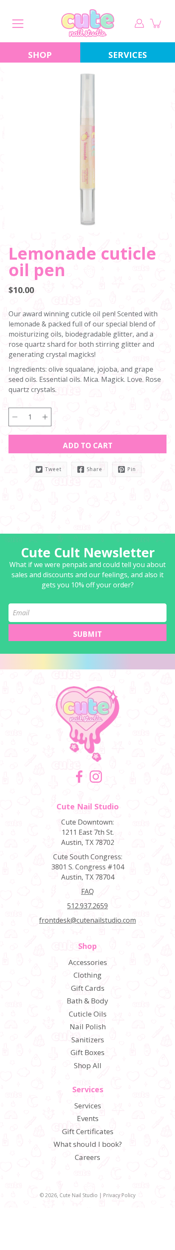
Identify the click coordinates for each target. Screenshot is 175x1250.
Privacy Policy (119, 1195)
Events (88, 1118)
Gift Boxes (87, 1052)
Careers (87, 1157)
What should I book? (88, 1144)
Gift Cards (87, 988)
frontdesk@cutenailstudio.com (87, 920)
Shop (40, 54)
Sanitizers (87, 1039)
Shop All (88, 1065)
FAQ (87, 891)
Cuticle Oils (88, 1014)
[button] (23, 279)
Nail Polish (88, 1026)
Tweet (53, 469)
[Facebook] (79, 776)
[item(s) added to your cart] (156, 23)
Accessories (87, 962)
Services (87, 1090)
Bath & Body (87, 1001)
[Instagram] (96, 776)
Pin (131, 469)
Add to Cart (88, 445)
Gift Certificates (87, 1131)
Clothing (87, 975)
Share (94, 469)
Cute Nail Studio (78, 1195)
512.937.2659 (87, 905)
